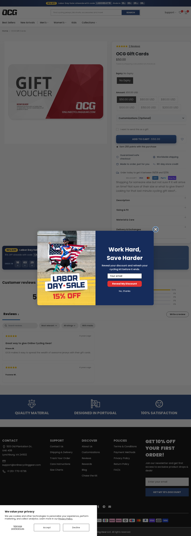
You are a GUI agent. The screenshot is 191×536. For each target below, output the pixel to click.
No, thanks (124, 291)
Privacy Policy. (65, 518)
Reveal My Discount (124, 283)
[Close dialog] (155, 229)
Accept (47, 527)
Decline (76, 527)
